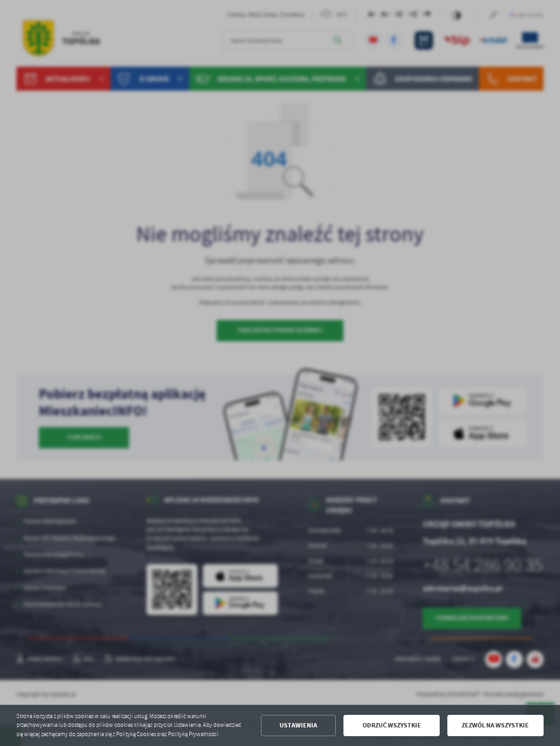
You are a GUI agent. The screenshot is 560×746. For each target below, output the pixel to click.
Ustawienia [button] (298, 725)
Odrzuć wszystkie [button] (392, 725)
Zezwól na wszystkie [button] (495, 725)
